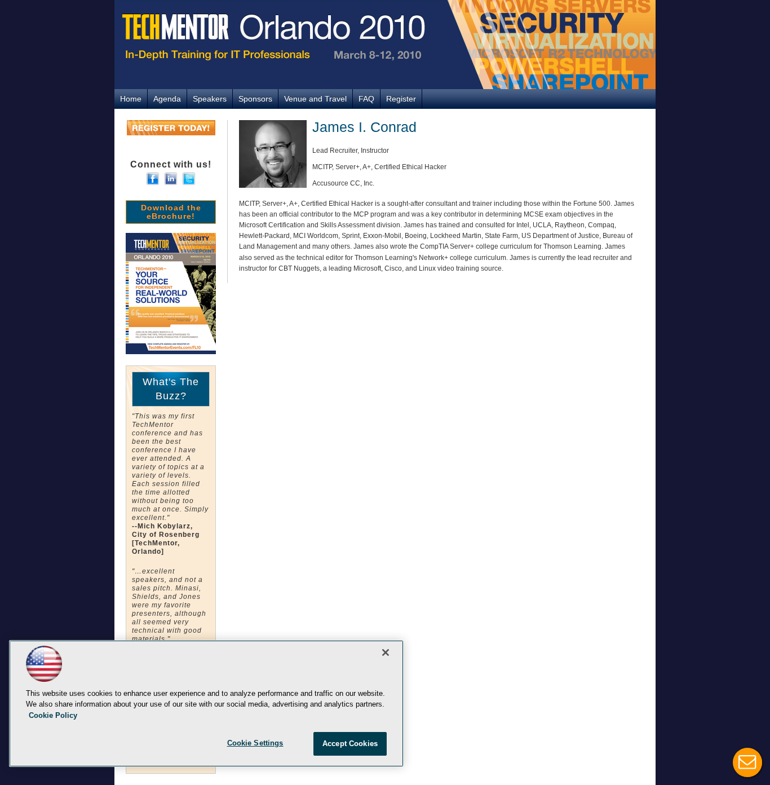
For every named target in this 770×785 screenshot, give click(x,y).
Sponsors (255, 98)
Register (401, 98)
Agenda (167, 98)
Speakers (210, 98)
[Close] (385, 652)
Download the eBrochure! (171, 211)
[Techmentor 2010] (385, 44)
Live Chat (747, 762)
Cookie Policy (53, 715)
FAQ (366, 98)
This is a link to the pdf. (171, 293)
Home (130, 98)
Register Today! (171, 127)
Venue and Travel (315, 98)
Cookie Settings (255, 743)
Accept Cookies (350, 743)
